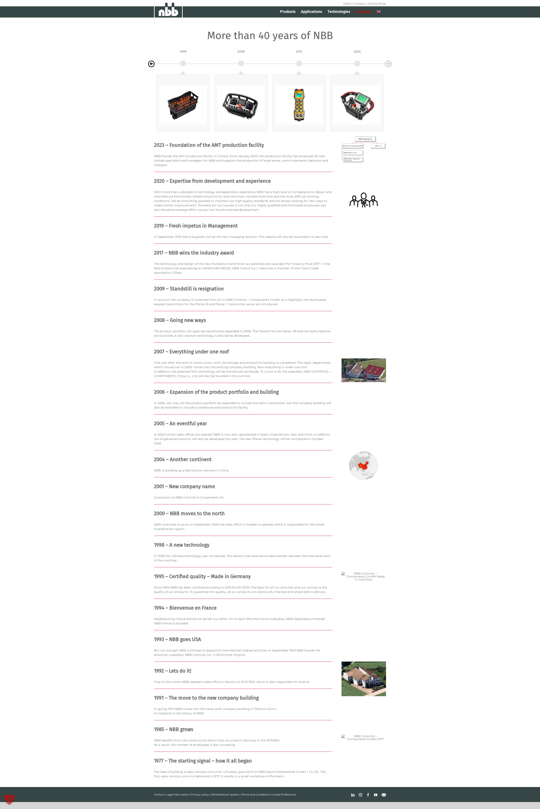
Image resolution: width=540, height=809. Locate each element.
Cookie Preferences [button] (283, 794)
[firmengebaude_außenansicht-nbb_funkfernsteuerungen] (364, 360)
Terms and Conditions (255, 794)
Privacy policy (200, 794)
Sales (347, 3)
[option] (183, 61)
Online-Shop (377, 3)
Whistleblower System (225, 794)
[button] (9, 799)
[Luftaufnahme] (364, 663)
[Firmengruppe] (364, 138)
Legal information (177, 794)
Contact (359, 3)
